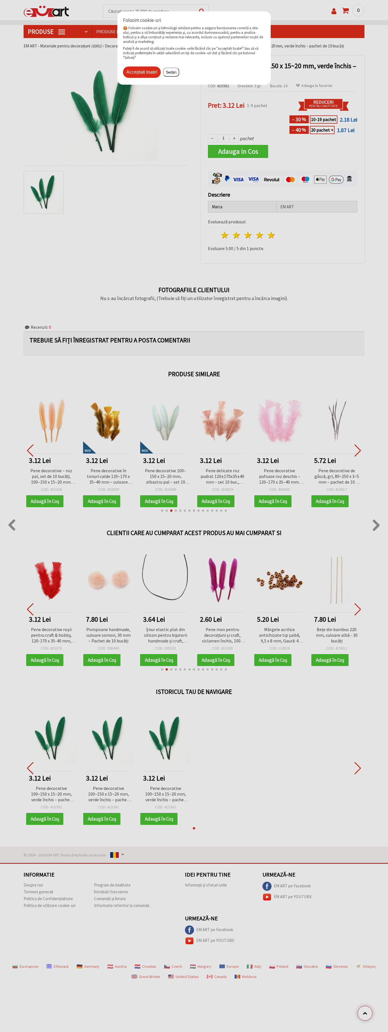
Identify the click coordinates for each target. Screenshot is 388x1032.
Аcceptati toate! (141, 72)
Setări (171, 72)
